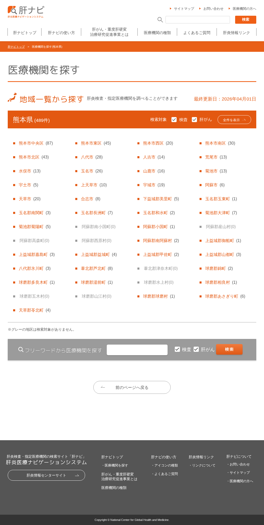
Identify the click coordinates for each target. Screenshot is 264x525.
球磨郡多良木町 (37, 282)
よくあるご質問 (196, 32)
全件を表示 (231, 120)
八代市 (92, 157)
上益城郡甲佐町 (161, 254)
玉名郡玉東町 (221, 199)
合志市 (90, 199)
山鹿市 (154, 171)
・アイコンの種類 (164, 465)
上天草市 (94, 185)
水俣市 (29, 171)
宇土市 (28, 185)
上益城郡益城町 (99, 254)
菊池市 (216, 171)
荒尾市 (216, 157)
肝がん (208, 349)
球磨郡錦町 (219, 268)
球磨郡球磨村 (159, 296)
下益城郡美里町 (161, 199)
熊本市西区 (158, 143)
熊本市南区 (220, 143)
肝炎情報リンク (236, 32)
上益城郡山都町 (223, 254)
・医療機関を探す (114, 465)
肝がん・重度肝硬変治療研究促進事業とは (109, 32)
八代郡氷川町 (35, 268)
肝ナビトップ (24, 32)
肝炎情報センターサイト (46, 475)
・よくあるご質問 (164, 474)
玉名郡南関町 (35, 213)
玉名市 (92, 171)
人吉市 (154, 157)
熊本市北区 (34, 157)
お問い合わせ (213, 9)
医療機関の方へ (244, 9)
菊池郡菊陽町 (35, 226)
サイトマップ (184, 9)
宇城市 (154, 185)
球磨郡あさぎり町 (225, 296)
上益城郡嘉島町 (37, 254)
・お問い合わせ (238, 464)
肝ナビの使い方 (61, 32)
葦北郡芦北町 (97, 268)
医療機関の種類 (157, 32)
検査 (187, 349)
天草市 (29, 199)
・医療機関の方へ (239, 481)
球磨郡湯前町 (97, 282)
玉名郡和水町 (159, 213)
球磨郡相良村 (221, 282)
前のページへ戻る (132, 387)
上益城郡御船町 (223, 240)
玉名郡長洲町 (97, 213)
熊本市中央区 (36, 143)
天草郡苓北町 (35, 310)
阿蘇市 (215, 185)
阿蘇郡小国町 (159, 226)
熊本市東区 (96, 143)
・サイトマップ (238, 472)
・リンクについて (202, 465)
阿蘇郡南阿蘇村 (161, 240)
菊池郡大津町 (221, 213)
